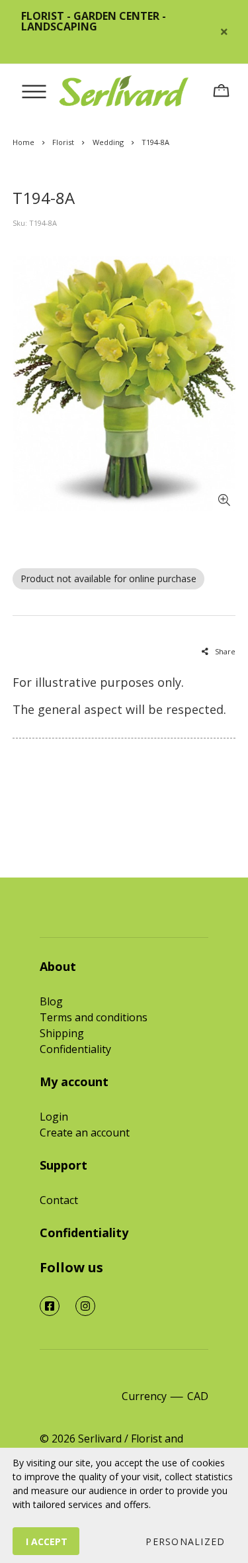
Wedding (108, 142)
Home (23, 142)
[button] (184, 1541)
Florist (63, 142)
